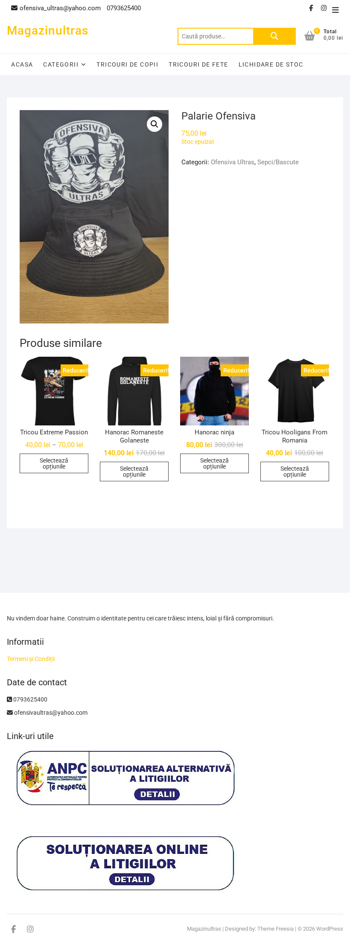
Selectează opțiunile (54, 463)
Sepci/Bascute (278, 162)
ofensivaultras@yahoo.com (50, 712)
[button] (154, 124)
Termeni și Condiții (31, 658)
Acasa (22, 64)
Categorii (61, 64)
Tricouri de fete (198, 64)
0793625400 (29, 699)
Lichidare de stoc (271, 64)
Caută (274, 36)
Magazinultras (47, 30)
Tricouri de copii (127, 64)
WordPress (329, 929)
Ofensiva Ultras (232, 162)
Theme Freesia (275, 929)
